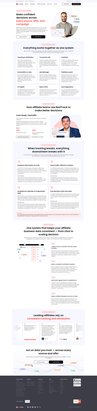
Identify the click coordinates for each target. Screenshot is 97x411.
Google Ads (40, 388)
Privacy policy (51, 382)
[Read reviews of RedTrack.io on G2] (77, 401)
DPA (49, 383)
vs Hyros (61, 388)
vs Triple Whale (62, 386)
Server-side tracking (19, 391)
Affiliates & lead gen (41, 4)
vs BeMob (61, 383)
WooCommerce (40, 392)
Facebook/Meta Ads (41, 382)
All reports (28, 380)
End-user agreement (52, 389)
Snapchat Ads (40, 386)
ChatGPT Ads (40, 385)
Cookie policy (51, 386)
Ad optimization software (20, 394)
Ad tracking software (19, 382)
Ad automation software (20, 392)
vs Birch (61, 391)
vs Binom (61, 385)
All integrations (40, 380)
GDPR (50, 385)
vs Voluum (61, 380)
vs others (61, 392)
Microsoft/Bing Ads (41, 389)
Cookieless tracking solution (20, 385)
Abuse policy (51, 388)
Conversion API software (20, 386)
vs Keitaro (61, 382)
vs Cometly (62, 389)
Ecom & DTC (49, 4)
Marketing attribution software (20, 389)
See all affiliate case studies (37, 137)
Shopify (39, 391)
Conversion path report (30, 383)
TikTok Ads (39, 383)
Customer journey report (31, 385)
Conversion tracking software (20, 383)
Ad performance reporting (31, 382)
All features (18, 380)
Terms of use (51, 380)
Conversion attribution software (21, 388)
